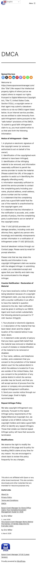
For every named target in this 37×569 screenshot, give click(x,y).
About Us (4, 494)
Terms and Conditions (9, 500)
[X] (6, 77)
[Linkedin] (13, 77)
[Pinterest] (17, 77)
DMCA (3, 503)
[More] (31, 77)
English (9, 2)
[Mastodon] (20, 77)
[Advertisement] (18, 24)
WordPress (21, 561)
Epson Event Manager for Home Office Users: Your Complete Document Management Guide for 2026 (16, 510)
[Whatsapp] (27, 77)
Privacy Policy (6, 497)
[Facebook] (3, 77)
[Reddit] (10, 77)
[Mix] (24, 77)
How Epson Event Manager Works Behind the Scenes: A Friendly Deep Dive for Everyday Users (17, 524)
